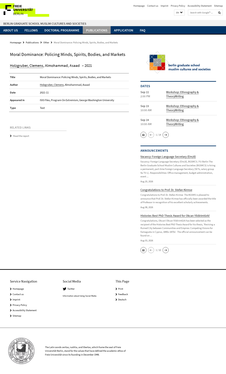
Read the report (21, 135)
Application (123, 30)
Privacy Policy (178, 5)
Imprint (164, 5)
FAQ (142, 30)
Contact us (152, 5)
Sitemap (218, 5)
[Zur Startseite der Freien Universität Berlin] (27, 10)
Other (46, 42)
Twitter (71, 288)
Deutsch (122, 299)
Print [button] (120, 288)
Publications (96, 30)
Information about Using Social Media (79, 295)
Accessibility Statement (200, 5)
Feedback (123, 294)
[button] (179, 13)
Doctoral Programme (61, 30)
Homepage (139, 5)
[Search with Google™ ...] (219, 12)
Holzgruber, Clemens (26, 65)
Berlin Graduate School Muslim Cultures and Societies (44, 23)
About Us (10, 30)
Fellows (31, 30)
